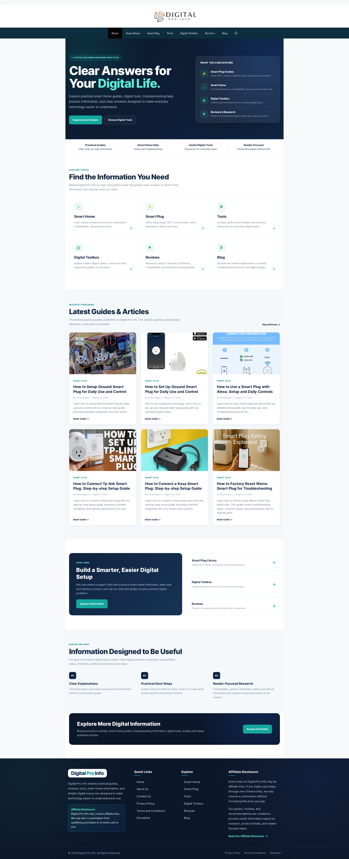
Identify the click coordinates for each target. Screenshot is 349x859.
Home (115, 33)
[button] (236, 33)
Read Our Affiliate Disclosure (248, 836)
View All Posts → (271, 324)
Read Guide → (81, 419)
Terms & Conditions (255, 852)
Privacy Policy (146, 803)
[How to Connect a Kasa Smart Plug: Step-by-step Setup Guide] (174, 450)
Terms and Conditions (151, 811)
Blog (225, 33)
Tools (170, 33)
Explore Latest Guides (85, 119)
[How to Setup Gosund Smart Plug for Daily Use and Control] (102, 353)
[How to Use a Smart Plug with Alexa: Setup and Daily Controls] (246, 353)
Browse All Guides (257, 729)
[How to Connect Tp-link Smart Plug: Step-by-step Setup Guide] (102, 450)
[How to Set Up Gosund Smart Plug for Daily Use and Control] (174, 353)
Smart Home (133, 33)
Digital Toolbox (189, 33)
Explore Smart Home (92, 603)
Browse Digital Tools (120, 119)
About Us (143, 789)
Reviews (210, 33)
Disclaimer (143, 818)
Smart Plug (153, 33)
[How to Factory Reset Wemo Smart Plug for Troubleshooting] (246, 450)
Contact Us (144, 796)
